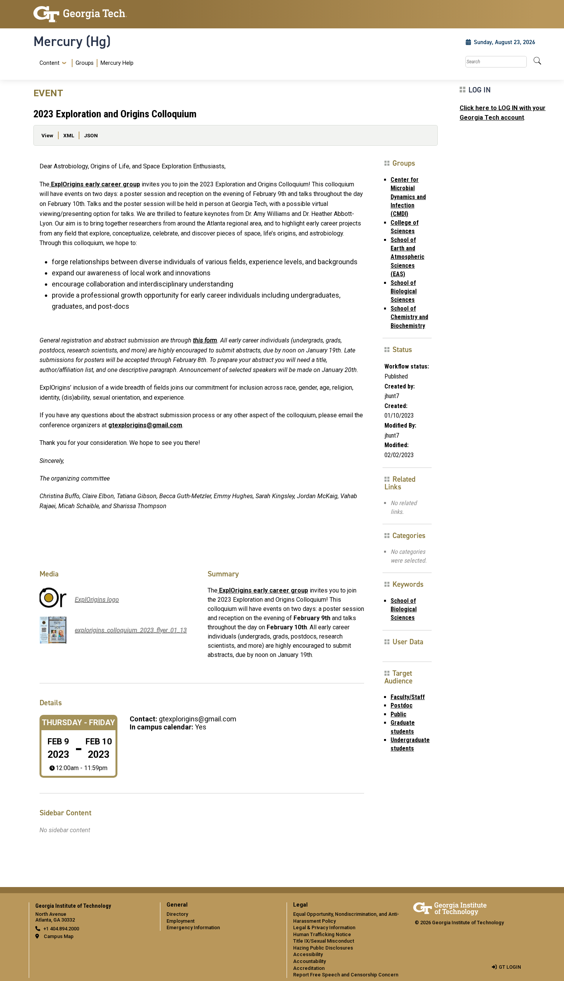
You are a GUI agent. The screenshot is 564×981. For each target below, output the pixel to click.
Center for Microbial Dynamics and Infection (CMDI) (408, 197)
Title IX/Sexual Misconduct (323, 941)
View (47, 135)
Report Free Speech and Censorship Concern (345, 975)
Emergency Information (193, 927)
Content (49, 63)
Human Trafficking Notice (322, 934)
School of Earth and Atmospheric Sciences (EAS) (407, 257)
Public (398, 714)
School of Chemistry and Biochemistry (409, 317)
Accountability (309, 961)
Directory (177, 914)
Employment (181, 921)
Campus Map (59, 936)
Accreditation (309, 968)
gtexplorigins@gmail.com (145, 425)
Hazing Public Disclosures (323, 948)
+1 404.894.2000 (61, 929)
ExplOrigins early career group (94, 184)
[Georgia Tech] (92, 14)
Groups (85, 63)
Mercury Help (117, 63)
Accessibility (308, 954)
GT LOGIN (510, 967)
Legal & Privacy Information (324, 927)
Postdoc (401, 705)
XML (68, 135)
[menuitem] (85, 63)
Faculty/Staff (408, 697)
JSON (91, 135)
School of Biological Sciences (404, 291)
